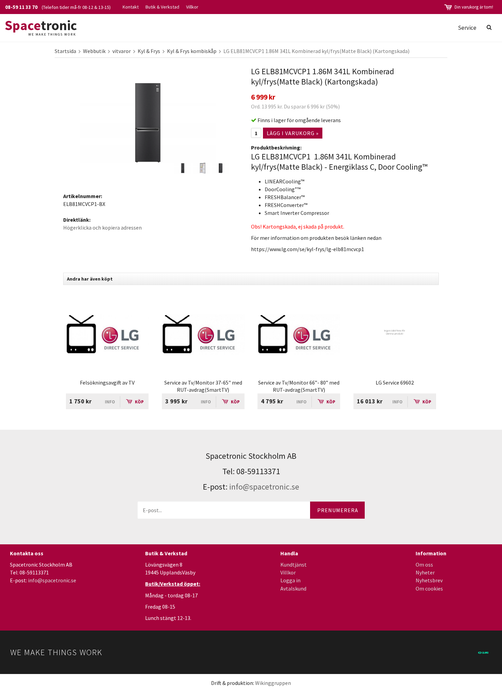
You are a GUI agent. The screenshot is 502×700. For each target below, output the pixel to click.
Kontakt (131, 7)
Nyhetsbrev (429, 580)
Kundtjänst (293, 564)
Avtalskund (293, 588)
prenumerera (337, 510)
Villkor (192, 7)
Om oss (424, 564)
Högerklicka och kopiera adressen (102, 227)
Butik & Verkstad (162, 7)
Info (110, 402)
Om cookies (429, 588)
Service (467, 27)
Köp (139, 402)
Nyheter (425, 572)
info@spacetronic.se (264, 486)
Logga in (290, 580)
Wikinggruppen (273, 682)
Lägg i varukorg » (293, 133)
